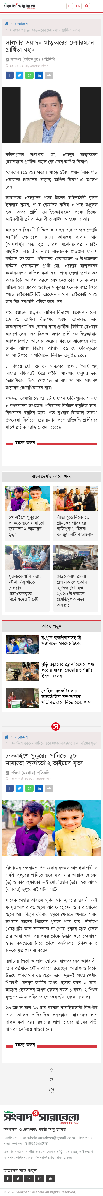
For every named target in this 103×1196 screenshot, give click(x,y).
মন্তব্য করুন (25, 443)
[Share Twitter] (19, 75)
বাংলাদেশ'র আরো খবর (52, 476)
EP (69, 6)
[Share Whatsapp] (29, 75)
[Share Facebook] (10, 75)
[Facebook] (8, 1178)
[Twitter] (18, 1178)
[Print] (49, 75)
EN (78, 6)
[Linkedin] (29, 1178)
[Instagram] (39, 1178)
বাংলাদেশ (21, 24)
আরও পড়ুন (51, 626)
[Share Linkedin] (39, 75)
